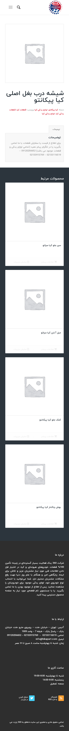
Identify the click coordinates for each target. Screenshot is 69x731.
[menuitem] (18, 7)
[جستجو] (18, 7)
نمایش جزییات (20, 262)
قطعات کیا (21, 109)
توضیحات (56, 129)
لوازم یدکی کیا (41, 109)
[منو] (11, 7)
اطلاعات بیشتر (47, 262)
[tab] (56, 129)
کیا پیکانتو (53, 109)
